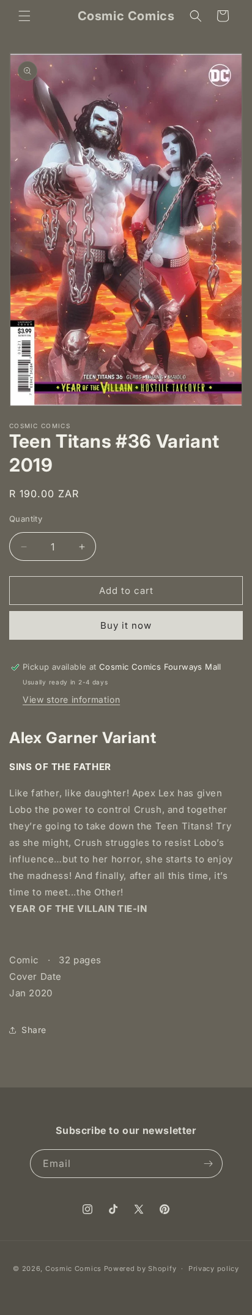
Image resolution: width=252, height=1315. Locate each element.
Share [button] (33, 1029)
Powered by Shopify (140, 1268)
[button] (24, 15)
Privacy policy (213, 1268)
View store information (71, 699)
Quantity (25, 519)
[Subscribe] (208, 1163)
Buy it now (126, 625)
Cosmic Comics (74, 1268)
